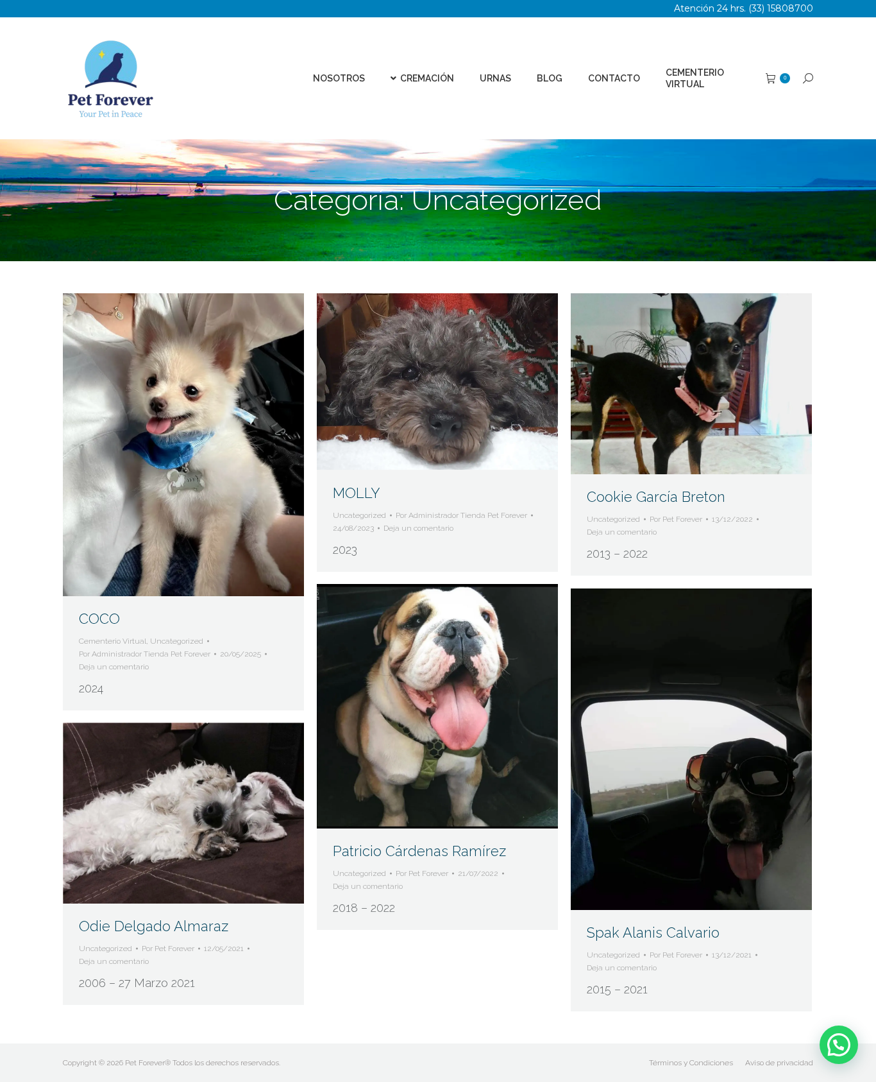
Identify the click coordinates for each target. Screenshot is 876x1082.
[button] (839, 1045)
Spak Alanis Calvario (653, 932)
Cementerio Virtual (112, 641)
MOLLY (356, 493)
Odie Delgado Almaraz (153, 926)
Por (144, 653)
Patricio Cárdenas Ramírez (419, 851)
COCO (99, 618)
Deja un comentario (114, 666)
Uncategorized (176, 641)
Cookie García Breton (656, 496)
